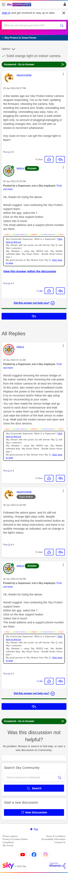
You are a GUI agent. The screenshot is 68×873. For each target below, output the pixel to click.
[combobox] (31, 25)
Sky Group (8, 845)
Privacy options (10, 836)
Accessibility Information (53, 839)
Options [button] (6, 49)
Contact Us (59, 842)
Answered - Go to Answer (34, 64)
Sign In (64, 5)
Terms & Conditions (55, 836)
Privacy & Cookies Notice (15, 839)
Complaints (8, 842)
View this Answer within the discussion (29, 271)
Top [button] (35, 829)
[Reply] (60, 159)
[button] (63, 74)
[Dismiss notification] (63, 13)
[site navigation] (3, 4)
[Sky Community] (19, 4)
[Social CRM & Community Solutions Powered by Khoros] (57, 866)
